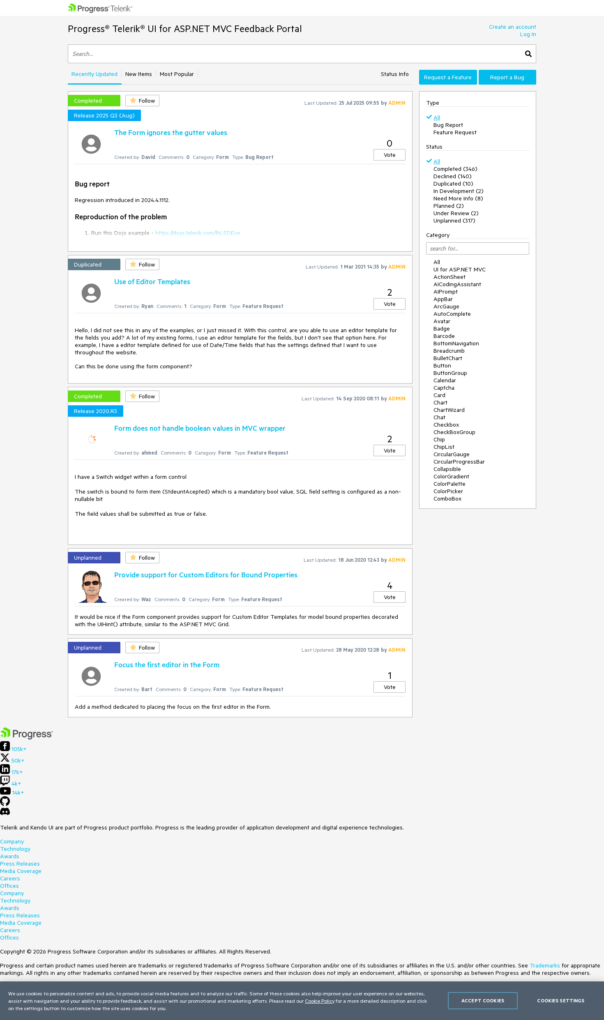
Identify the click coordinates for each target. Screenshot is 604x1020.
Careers (10, 878)
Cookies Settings (560, 1000)
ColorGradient (451, 476)
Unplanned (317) (454, 220)
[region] (302, 1000)
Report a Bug (507, 77)
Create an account (512, 26)
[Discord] (5, 813)
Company (12, 841)
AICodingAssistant (457, 284)
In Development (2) (458, 191)
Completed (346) (455, 168)
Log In (528, 34)
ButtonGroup (450, 373)
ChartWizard (449, 410)
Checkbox (446, 424)
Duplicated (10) (453, 183)
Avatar (441, 321)
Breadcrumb (449, 350)
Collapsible (447, 469)
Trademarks (545, 965)
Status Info (395, 74)
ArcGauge (446, 306)
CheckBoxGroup (454, 432)
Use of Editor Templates (152, 281)
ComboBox (447, 498)
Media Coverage (20, 871)
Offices (9, 885)
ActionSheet (449, 276)
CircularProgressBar (459, 461)
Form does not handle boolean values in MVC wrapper (200, 427)
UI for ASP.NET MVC (459, 269)
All (436, 117)
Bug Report (448, 125)
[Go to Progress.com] (26, 737)
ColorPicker (448, 491)
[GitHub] (5, 804)
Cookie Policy (319, 1000)
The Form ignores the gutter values (170, 132)
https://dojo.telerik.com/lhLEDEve (197, 233)
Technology (15, 848)
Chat (439, 417)
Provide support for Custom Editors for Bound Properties (205, 574)
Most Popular (177, 74)
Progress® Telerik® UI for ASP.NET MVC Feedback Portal (185, 28)
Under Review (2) (456, 213)
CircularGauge (451, 454)
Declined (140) (452, 176)
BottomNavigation (456, 343)
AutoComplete (452, 313)
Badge (441, 328)
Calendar (444, 380)
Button (442, 365)
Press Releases (20, 863)
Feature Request (455, 132)
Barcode (444, 336)
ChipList (443, 446)
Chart (440, 402)
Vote (390, 155)
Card (439, 395)
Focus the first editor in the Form (166, 664)
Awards (9, 856)
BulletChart (447, 358)
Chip (439, 439)
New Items (138, 74)
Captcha (443, 387)
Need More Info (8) (458, 198)
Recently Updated (94, 74)
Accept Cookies (482, 1000)
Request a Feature (448, 77)
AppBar (443, 299)
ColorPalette (449, 483)
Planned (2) (448, 205)
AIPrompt (445, 291)
